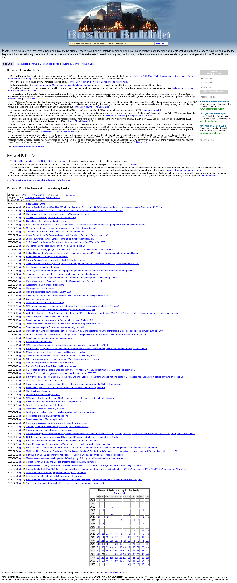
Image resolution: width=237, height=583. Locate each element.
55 (116, 557)
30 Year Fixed (206, 78)
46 (103, 544)
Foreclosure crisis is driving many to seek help (48, 416)
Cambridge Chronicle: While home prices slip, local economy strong (57, 426)
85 (107, 557)
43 (147, 547)
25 (98, 537)
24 (98, 540)
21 (134, 544)
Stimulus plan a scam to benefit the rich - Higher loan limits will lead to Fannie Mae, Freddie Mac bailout (74, 455)
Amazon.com (194, 170)
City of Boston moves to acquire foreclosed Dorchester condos (55, 352)
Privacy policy (111, 572)
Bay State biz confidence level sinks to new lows (49, 430)
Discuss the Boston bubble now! (28, 147)
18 (121, 537)
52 (138, 547)
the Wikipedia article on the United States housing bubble (42, 161)
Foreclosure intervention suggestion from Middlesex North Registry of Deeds (61, 320)
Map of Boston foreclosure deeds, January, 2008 (48, 292)
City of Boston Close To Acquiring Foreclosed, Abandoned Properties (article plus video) (67, 235)
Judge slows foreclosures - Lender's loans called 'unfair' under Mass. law (60, 239)
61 (138, 554)
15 (138, 537)
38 (98, 544)
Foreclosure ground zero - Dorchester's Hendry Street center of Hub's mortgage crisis (65, 387)
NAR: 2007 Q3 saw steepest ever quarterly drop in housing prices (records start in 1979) (67, 345)
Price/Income (17, 82)
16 (116, 540)
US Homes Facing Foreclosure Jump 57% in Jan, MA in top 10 (55, 246)
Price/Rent (15, 88)
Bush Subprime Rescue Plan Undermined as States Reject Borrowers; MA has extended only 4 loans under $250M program (84, 479)
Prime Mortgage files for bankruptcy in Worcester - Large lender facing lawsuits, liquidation (68, 444)
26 (143, 544)
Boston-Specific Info (49, 64)
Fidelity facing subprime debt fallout (42, 267)
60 (111, 557)
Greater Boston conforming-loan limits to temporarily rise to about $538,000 (61, 373)
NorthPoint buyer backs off (38, 391)
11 (103, 534)
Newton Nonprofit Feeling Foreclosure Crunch (47, 316)
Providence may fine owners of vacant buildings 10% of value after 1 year (60, 309)
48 (121, 547)
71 (111, 554)
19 (111, 540)
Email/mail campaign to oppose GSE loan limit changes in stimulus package (62, 440)
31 (147, 544)
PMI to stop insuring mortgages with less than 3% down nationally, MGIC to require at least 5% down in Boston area (80, 370)
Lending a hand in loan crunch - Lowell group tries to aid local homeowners (60, 412)
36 (143, 547)
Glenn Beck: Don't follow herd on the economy (47, 221)
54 (147, 551)
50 (129, 551)
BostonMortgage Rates (214, 73)
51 (98, 547)
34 (124, 561)
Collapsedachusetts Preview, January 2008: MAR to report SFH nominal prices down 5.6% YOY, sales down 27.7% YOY (82, 263)
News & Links (88, 64)
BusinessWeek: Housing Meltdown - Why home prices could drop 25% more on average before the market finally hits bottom (84, 465)
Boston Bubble (30, 99)
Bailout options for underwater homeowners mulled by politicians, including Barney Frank (67, 295)
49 (129, 554)
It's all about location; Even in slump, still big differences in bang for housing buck (64, 281)
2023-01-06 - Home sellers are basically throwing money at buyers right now (98, 43)
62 (124, 557)
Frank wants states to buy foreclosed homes (47, 256)
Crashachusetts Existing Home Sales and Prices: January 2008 (56, 231)
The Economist (101, 107)
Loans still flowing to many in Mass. (43, 394)
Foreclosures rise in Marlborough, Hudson (45, 419)
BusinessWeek (48, 132)
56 (116, 551)
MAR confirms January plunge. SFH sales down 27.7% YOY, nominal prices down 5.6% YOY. (70, 249)
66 (134, 554)
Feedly (65, 195)
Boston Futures (18, 76)
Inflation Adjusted (19, 85)
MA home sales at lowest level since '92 (45, 380)
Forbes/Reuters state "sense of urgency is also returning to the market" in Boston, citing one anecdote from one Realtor (82, 253)
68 (138, 551)
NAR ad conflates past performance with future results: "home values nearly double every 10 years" (72, 306)
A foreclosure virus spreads (39, 341)
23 (103, 540)
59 (107, 551)
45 (107, 544)
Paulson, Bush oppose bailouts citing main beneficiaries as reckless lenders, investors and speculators (74, 210)
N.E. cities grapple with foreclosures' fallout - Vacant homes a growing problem (62, 359)
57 (143, 561)
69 (116, 554)
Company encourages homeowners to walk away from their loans (56, 423)
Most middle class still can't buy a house (45, 409)
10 (138, 530)
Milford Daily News (144, 115)
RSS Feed (26, 195)
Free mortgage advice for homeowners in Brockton (49, 363)
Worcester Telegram (115, 115)
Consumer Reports (151, 110)
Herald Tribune (209, 175)
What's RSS (38, 195)
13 (107, 534)
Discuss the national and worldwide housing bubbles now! (41, 180)
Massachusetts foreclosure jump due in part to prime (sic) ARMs (56, 472)
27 (107, 540)
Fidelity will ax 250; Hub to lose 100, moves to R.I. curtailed (54, 476)
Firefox (72, 195)
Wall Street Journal (84, 107)
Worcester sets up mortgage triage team (45, 285)
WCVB (130, 115)
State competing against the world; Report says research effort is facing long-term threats (68, 483)
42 (116, 547)
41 (124, 544)
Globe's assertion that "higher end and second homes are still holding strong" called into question (71, 278)
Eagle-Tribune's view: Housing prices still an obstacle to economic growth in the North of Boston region (74, 384)
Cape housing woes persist (38, 299)
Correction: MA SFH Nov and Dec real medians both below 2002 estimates (61, 462)
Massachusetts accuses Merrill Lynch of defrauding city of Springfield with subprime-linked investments (74, 458)
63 (107, 547)
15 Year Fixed (206, 83)
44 (111, 544)
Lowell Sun (87, 121)
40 (103, 547)
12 (116, 537)
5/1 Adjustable (206, 88)
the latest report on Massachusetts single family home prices (62, 85)
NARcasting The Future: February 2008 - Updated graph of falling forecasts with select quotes (70, 398)
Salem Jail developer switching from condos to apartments (53, 401)
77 (107, 554)
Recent (117, 493)
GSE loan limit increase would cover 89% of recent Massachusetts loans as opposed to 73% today (72, 437)
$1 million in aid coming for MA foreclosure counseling (51, 217)
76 (98, 554)
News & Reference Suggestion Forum (42, 197)
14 (143, 530)
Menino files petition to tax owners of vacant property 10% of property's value (62, 228)
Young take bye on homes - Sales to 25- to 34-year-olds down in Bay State (61, 355)
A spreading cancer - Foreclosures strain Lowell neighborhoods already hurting (62, 274)
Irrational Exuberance (176, 170)
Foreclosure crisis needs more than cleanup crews (49, 338)
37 (121, 551)
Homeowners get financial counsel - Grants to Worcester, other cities (58, 214)
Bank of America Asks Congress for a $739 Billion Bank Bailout (55, 260)
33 (129, 544)
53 (124, 551)
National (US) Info (70, 64)
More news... (161, 43)
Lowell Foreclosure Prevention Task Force (45, 405)
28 (134, 564)
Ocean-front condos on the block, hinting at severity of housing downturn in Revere (64, 324)
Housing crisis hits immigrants (40, 288)
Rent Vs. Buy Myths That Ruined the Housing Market (51, 366)
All (123, 493)
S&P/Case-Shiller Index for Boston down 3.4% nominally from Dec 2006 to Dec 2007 (65, 242)
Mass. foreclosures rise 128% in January (45, 302)
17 (143, 564)
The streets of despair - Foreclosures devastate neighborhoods (55, 327)
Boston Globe (14, 99)
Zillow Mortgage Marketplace (214, 91)
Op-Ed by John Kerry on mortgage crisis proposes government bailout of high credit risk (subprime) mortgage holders (80, 270)
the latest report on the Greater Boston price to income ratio (99, 82)
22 (138, 544)
